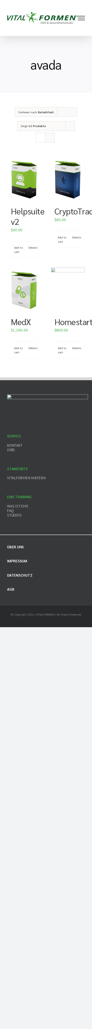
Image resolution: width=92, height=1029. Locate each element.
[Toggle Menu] (81, 18)
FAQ (10, 510)
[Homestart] (68, 290)
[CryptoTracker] (68, 179)
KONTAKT (14, 445)
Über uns (15, 546)
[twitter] (34, 622)
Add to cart (18, 250)
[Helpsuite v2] (24, 179)
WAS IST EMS (17, 506)
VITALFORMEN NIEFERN (26, 477)
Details (33, 247)
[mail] (65, 622)
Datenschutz (19, 575)
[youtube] (57, 622)
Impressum (17, 560)
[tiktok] (49, 622)
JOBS (11, 449)
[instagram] (42, 622)
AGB (10, 589)
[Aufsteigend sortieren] (72, 112)
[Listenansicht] (49, 137)
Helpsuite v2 (27, 216)
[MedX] (24, 290)
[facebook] (26, 622)
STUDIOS (14, 515)
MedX (21, 321)
